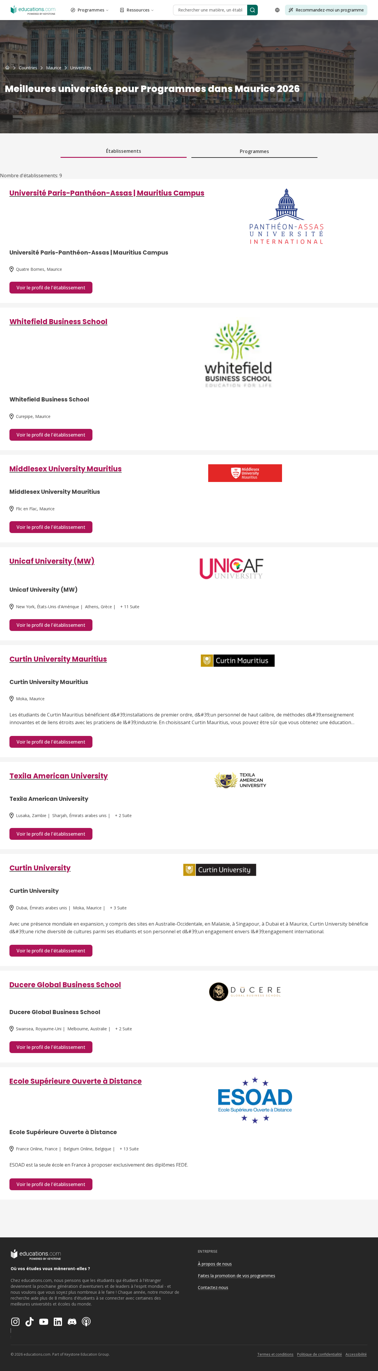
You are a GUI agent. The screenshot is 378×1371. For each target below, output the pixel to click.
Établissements (123, 151)
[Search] (252, 10)
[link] (80, 68)
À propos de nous (215, 1264)
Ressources (138, 10)
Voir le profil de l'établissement (51, 287)
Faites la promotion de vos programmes (236, 1275)
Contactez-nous (213, 1287)
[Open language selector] (277, 10)
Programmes (91, 10)
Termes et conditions (275, 1354)
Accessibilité (356, 1354)
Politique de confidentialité (319, 1354)
